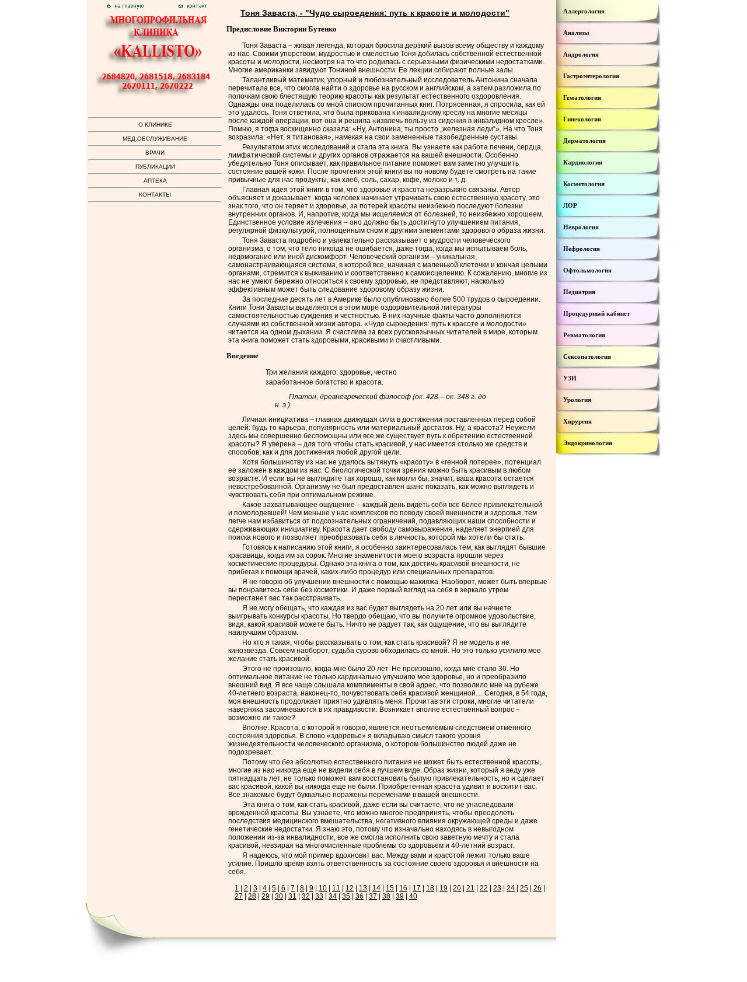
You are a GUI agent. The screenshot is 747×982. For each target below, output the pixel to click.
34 (333, 896)
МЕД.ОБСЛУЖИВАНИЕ (155, 138)
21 (470, 888)
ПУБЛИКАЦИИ (155, 166)
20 (457, 888)
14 (376, 888)
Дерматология (584, 140)
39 (400, 896)
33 (319, 896)
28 (252, 896)
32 (306, 896)
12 (349, 888)
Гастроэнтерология (591, 75)
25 (524, 888)
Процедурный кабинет (596, 313)
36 (359, 896)
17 (417, 888)
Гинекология (582, 119)
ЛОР (570, 205)
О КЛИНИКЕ (155, 124)
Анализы (576, 32)
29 (265, 896)
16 (403, 888)
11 (336, 888)
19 (443, 888)
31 (292, 896)
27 (239, 896)
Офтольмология (587, 270)
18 (430, 888)
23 (497, 888)
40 (413, 896)
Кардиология (582, 162)
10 (323, 888)
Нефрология (581, 248)
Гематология (582, 97)
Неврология (581, 226)
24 (511, 888)
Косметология (584, 183)
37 (373, 896)
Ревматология (584, 334)
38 (386, 896)
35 (346, 896)
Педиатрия (579, 291)
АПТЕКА (155, 180)
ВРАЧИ (155, 152)
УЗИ (570, 378)
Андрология (581, 54)
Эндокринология (587, 442)
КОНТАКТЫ (155, 194)
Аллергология (584, 11)
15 (390, 888)
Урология (577, 399)
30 (279, 896)
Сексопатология (587, 356)
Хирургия (577, 421)
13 (363, 888)
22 (484, 888)
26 (537, 888)
